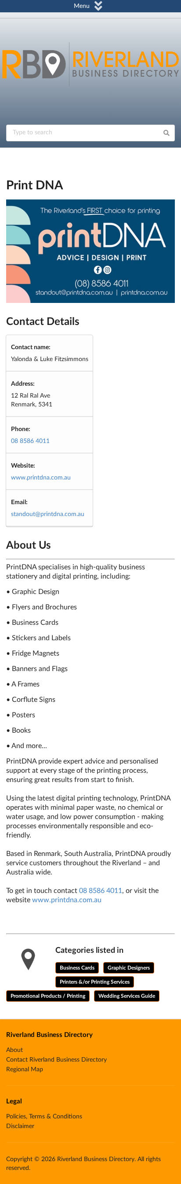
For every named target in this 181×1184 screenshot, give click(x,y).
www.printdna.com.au (41, 478)
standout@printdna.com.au (47, 514)
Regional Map (24, 1069)
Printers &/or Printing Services (95, 982)
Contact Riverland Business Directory (56, 1060)
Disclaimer (20, 1126)
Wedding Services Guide (126, 996)
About (14, 1050)
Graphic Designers (129, 967)
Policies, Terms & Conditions (44, 1117)
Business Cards (77, 967)
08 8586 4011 (30, 441)
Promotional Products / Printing (48, 996)
